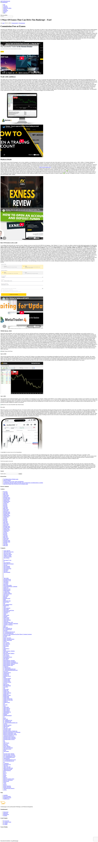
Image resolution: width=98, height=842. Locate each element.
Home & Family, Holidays (8, 653)
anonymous (5, 584)
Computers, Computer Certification (10, 623)
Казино (5, 775)
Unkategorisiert (14, 23)
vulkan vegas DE (6, 766)
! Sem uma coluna (7, 553)
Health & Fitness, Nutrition (9, 651)
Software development (8, 747)
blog (4, 603)
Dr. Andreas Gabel (7, 822)
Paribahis (5, 714)
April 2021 (5, 535)
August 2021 (6, 531)
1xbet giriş (5, 571)
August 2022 (6, 516)
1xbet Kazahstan (6, 572)
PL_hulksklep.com (7, 721)
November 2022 (6, 513)
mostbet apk (5, 690)
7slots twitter (6, 578)
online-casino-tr (6, 709)
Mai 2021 (5, 534)
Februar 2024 (6, 495)
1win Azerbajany (6, 562)
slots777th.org (6, 743)
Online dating (6, 707)
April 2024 (5, 492)
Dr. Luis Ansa (6, 820)
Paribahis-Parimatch (7, 715)
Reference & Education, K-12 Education (11, 732)
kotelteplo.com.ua (7, 676)
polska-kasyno (6, 726)
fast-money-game (6, 635)
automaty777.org (6, 588)
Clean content (6, 618)
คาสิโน (5, 789)
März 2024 (5, 494)
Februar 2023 (6, 509)
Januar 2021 (5, 539)
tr (3, 752)
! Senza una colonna (7, 554)
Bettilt (4, 599)
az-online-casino (6, 592)
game (4, 647)
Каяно (4, 776)
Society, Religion (6, 746)
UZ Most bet (6, 763)
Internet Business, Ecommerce (9, 661)
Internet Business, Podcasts (9, 664)
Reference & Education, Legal (9, 733)
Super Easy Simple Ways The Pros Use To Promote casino (15, 483)
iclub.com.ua (6, 654)
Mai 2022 (5, 520)
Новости (5, 777)
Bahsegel (5, 597)
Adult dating (5, 581)
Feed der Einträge (7, 796)
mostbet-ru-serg (6, 702)
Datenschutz (5, 812)
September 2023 (6, 501)
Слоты (4, 783)
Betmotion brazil (6, 598)
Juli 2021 (5, 532)
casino (4, 606)
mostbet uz (5, 701)
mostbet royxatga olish (8, 700)
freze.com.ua (6, 645)
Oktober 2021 (6, 528)
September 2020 (6, 541)
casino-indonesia (6, 608)
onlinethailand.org (7, 711)
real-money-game (7, 729)
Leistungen (5, 6)
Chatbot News (6, 617)
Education (5, 630)
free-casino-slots (6, 643)
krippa (4, 677)
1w (4, 561)
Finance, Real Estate (7, 640)
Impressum (5, 813)
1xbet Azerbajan (6, 567)
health (4, 649)
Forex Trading (6, 642)
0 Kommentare (22, 23)
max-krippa (5, 686)
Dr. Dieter (5, 824)
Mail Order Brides (7, 685)
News (4, 705)
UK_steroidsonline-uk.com (9, 757)
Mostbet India (6, 696)
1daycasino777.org (7, 560)
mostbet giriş (6, 694)
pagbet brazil (6, 713)
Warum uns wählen (7, 8)
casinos (4, 614)
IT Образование (6, 667)
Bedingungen (6, 814)
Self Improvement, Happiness (9, 738)
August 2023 (6, 502)
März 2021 (5, 537)
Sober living (5, 745)
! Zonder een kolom (7, 556)
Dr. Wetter (5, 823)
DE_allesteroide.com (7, 628)
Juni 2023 (5, 504)
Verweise (5, 9)
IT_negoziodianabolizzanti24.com (10, 670)
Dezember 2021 (6, 526)
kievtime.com (6, 674)
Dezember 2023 (6, 497)
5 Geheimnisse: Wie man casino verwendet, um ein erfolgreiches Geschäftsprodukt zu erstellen (23, 482)
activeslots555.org (7, 579)
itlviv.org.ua (5, 671)
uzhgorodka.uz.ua (7, 764)
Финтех (5, 784)
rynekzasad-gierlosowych (8, 735)
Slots (4, 741)
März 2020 (5, 545)
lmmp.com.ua (6, 684)
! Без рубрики (6, 557)
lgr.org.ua (5, 683)
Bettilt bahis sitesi (7, 600)
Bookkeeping (6, 605)
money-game (6, 689)
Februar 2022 (6, 523)
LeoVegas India (6, 679)
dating (4, 625)
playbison (5, 723)
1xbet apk (5, 565)
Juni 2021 (5, 533)
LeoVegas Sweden (7, 682)
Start (4, 4)
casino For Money (7, 480)
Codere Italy (5, 621)
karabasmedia (6, 673)
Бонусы (5, 772)
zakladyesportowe (7, 770)
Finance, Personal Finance (8, 639)
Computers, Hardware (8, 624)
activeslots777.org (7, 580)
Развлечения (6, 781)
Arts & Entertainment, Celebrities (10, 586)
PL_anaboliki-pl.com (7, 720)
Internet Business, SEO (8, 665)
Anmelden (5, 795)
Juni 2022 (5, 519)
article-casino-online (7, 585)
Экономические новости (8, 788)
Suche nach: (3, 473)
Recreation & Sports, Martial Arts (10, 731)
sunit (3, 23)
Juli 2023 (5, 503)
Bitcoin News (6, 602)
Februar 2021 (6, 538)
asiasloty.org (5, 587)
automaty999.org (6, 590)
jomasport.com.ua (7, 672)
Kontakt (5, 11)
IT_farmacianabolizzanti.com (9, 668)
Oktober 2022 (6, 514)
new (4, 703)
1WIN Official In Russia (8, 563)
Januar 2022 (5, 525)
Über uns (5, 5)
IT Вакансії (5, 666)
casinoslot (5, 616)
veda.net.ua (5, 765)
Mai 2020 (5, 543)
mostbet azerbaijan (7, 692)
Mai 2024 (5, 491)
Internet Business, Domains (9, 660)
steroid (4, 750)
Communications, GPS (8, 622)
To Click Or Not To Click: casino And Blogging (13, 481)
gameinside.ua (6, 648)
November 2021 (6, 527)
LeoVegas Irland (6, 680)
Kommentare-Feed (7, 797)
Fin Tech (5, 636)
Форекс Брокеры (7, 786)
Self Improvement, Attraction (9, 737)
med (4, 688)
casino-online (6, 609)
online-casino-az (6, 708)
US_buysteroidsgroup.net (8, 760)
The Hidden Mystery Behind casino (10, 479)
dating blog (5, 627)
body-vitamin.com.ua (7, 604)
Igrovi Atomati (6, 655)
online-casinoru (6, 710)
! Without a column (7, 555)
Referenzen (5, 10)
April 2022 (5, 521)
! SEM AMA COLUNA (8, 551)
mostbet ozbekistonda (7, 698)
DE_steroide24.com (7, 629)
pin (4, 716)
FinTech (5, 641)
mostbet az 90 (6, 691)
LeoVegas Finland (7, 678)
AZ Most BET (6, 591)
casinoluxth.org (6, 611)
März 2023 (5, 508)
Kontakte (5, 815)
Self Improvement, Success (9, 739)
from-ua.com (6, 646)
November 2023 (6, 498)
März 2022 (5, 522)
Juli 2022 (5, 518)
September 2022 (6, 515)
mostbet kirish (6, 697)
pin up (4, 717)
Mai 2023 (5, 506)
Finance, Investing (7, 637)
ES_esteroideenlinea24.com (9, 631)
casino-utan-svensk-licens (8, 610)
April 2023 (5, 507)
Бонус (4, 771)
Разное (4, 782)
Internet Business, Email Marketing (10, 663)
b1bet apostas (6, 594)
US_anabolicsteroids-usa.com (9, 759)
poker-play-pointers (7, 725)
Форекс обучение (7, 787)
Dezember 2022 (6, 512)
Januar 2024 (5, 496)
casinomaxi (5, 612)
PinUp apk (5, 719)
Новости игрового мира (8, 778)
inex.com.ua (5, 659)
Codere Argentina (7, 620)
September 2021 (6, 529)
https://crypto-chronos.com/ (45, 167)
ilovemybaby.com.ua (7, 657)
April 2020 (5, 544)
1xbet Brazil (5, 569)
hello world (5, 652)
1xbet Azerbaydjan (7, 568)
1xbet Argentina (6, 566)
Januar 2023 (5, 510)
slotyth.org (5, 744)
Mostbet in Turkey (7, 695)
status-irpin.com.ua (7, 748)
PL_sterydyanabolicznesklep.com (10, 722)
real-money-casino (7, 728)
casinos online (6, 615)
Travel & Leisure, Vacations (9, 754)
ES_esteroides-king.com (8, 633)
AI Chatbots (5, 582)
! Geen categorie (6, 550)
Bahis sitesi (5, 596)
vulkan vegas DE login (8, 768)
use (4, 762)
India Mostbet (6, 658)
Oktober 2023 (6, 500)
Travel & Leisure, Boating (8, 753)
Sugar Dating (6, 751)
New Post (5, 704)
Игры (4, 774)
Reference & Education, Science (10, 734)
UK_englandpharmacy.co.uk (9, 756)
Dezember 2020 (6, 540)
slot (4, 740)
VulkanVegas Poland (7, 769)
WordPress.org (6, 798)
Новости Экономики (8, 780)
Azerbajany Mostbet (7, 593)
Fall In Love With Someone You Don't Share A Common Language (17, 634)
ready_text (5, 727)
